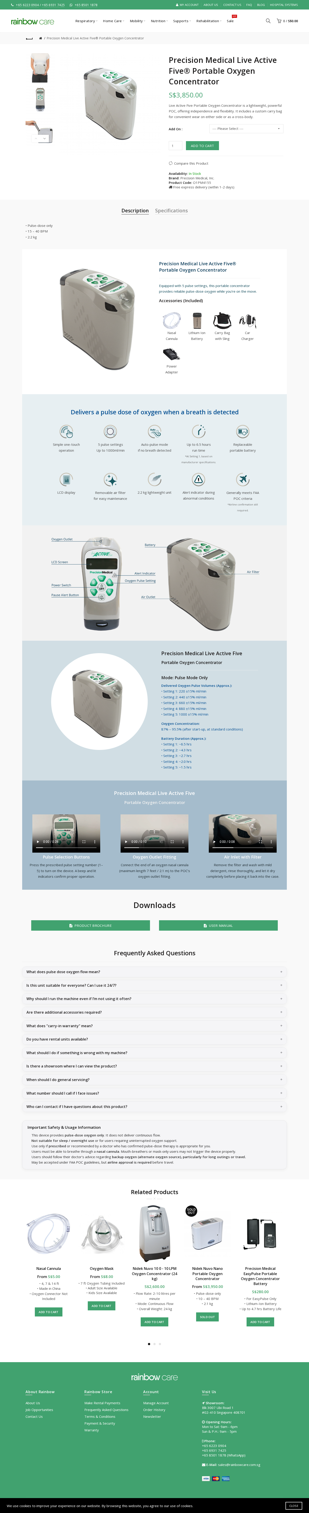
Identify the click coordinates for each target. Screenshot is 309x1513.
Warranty (91, 1430)
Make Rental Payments (102, 1403)
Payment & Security (99, 1423)
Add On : (176, 129)
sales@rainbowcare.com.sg (239, 1464)
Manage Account (156, 1403)
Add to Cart (202, 145)
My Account (189, 5)
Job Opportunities (39, 1409)
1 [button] (149, 1344)
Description (135, 210)
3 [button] (160, 1344)
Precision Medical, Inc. (197, 178)
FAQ (249, 5)
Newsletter (152, 1416)
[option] (40, 68)
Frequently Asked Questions (106, 1409)
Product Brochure (92, 925)
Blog (261, 5)
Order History (154, 1409)
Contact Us (232, 5)
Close (294, 1506)
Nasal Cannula (48, 1268)
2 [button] (154, 1344)
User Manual (220, 925)
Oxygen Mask (102, 1268)
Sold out (207, 1317)
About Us (211, 5)
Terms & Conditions (99, 1416)
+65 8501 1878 (86, 5)
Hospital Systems (284, 5)
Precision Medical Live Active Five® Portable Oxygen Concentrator (95, 38)
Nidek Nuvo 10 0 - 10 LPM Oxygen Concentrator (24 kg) (154, 1273)
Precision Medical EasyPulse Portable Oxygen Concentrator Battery (260, 1276)
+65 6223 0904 (27, 5)
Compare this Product (191, 163)
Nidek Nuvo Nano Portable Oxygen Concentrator (207, 1273)
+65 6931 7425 (53, 5)
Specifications (171, 210)
